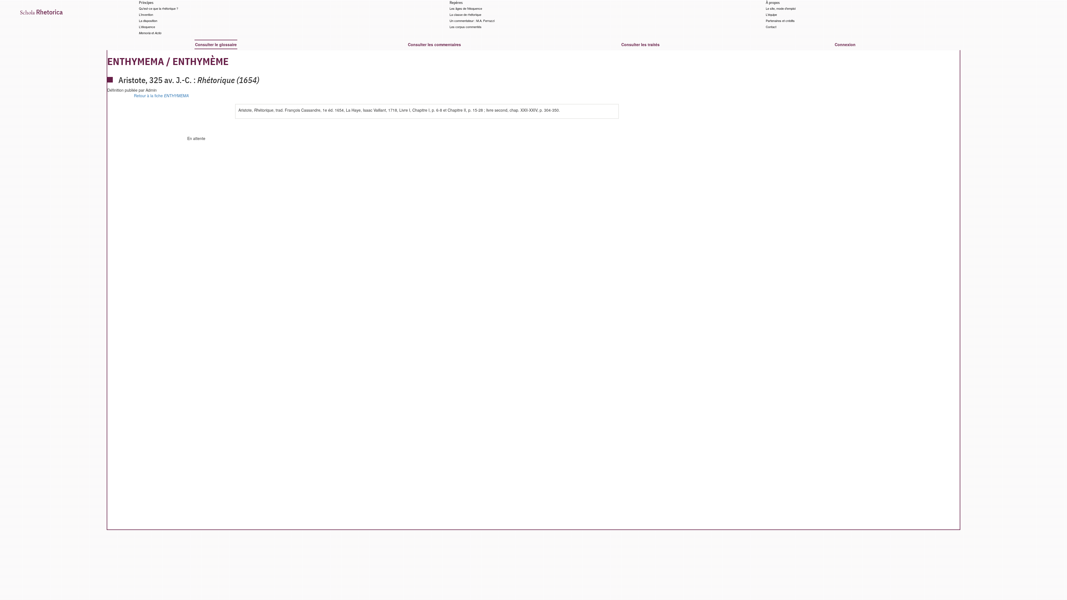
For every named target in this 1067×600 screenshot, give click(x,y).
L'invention (146, 14)
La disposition (148, 20)
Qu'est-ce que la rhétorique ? (158, 8)
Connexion (845, 44)
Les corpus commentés (466, 26)
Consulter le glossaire (216, 44)
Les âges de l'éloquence (466, 8)
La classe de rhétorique (465, 14)
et (150, 33)
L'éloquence (147, 26)
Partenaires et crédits (780, 20)
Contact (771, 26)
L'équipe (771, 14)
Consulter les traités (640, 44)
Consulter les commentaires (434, 44)
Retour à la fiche (161, 95)
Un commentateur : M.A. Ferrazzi (472, 20)
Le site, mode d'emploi (781, 8)
